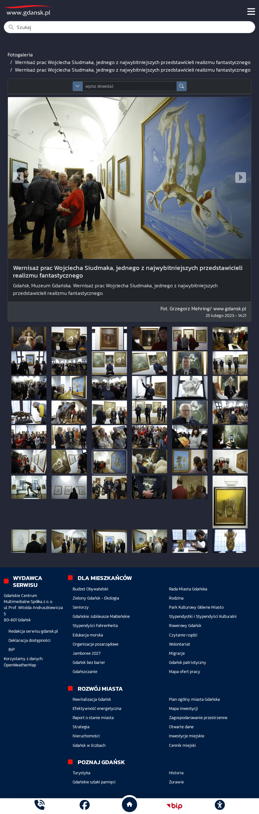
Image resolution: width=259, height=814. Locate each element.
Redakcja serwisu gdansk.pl (33, 631)
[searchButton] (182, 86)
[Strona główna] (39, 806)
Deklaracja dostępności (30, 640)
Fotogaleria (20, 54)
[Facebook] (85, 806)
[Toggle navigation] (251, 11)
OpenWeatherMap (20, 665)
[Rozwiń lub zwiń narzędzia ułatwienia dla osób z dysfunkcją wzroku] (219, 806)
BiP (12, 650)
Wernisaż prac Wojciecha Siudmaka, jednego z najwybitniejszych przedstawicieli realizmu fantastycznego (132, 62)
